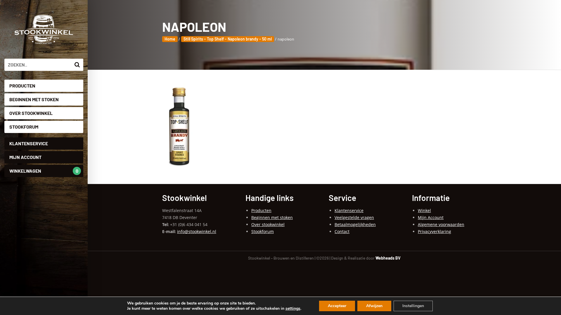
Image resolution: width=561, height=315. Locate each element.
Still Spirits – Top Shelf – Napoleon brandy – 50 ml (227, 38)
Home (170, 38)
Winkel (424, 210)
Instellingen (413, 306)
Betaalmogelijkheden (355, 224)
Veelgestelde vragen (354, 217)
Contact (342, 231)
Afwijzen (374, 306)
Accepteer (337, 306)
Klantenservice (28, 143)
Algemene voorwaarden (441, 224)
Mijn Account (25, 157)
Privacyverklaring (434, 231)
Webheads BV (388, 258)
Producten (22, 85)
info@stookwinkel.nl (196, 231)
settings (292, 308)
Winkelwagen (43, 171)
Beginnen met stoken (34, 99)
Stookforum (23, 127)
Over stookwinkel (31, 113)
